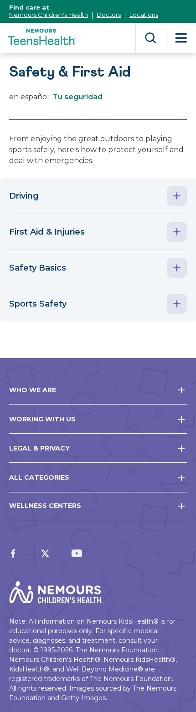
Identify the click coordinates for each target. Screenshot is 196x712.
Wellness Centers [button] (45, 506)
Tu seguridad (77, 96)
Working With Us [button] (42, 419)
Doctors (109, 14)
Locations (143, 14)
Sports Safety (38, 304)
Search (150, 38)
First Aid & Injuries (47, 232)
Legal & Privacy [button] (39, 448)
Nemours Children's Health (48, 14)
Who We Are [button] (32, 390)
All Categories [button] (39, 477)
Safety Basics (37, 268)
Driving (24, 196)
